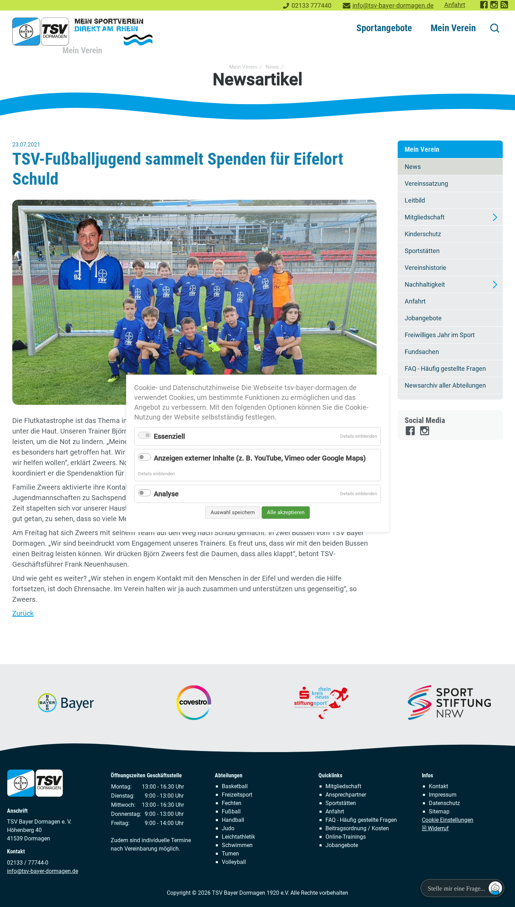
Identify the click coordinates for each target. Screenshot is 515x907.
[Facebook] (411, 434)
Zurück (23, 613)
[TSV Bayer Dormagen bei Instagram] (494, 7)
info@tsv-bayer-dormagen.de (393, 5)
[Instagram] (425, 434)
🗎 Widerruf (435, 828)
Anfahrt (454, 4)
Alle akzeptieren (285, 512)
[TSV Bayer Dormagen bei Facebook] (484, 7)
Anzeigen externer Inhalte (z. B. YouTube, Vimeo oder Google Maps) (260, 458)
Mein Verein (453, 28)
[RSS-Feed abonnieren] (505, 7)
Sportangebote (384, 28)
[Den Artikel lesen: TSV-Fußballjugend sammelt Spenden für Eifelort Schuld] (194, 302)
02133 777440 (311, 5)
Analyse (166, 494)
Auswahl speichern (233, 512)
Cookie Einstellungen (447, 820)
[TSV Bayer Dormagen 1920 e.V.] (82, 32)
